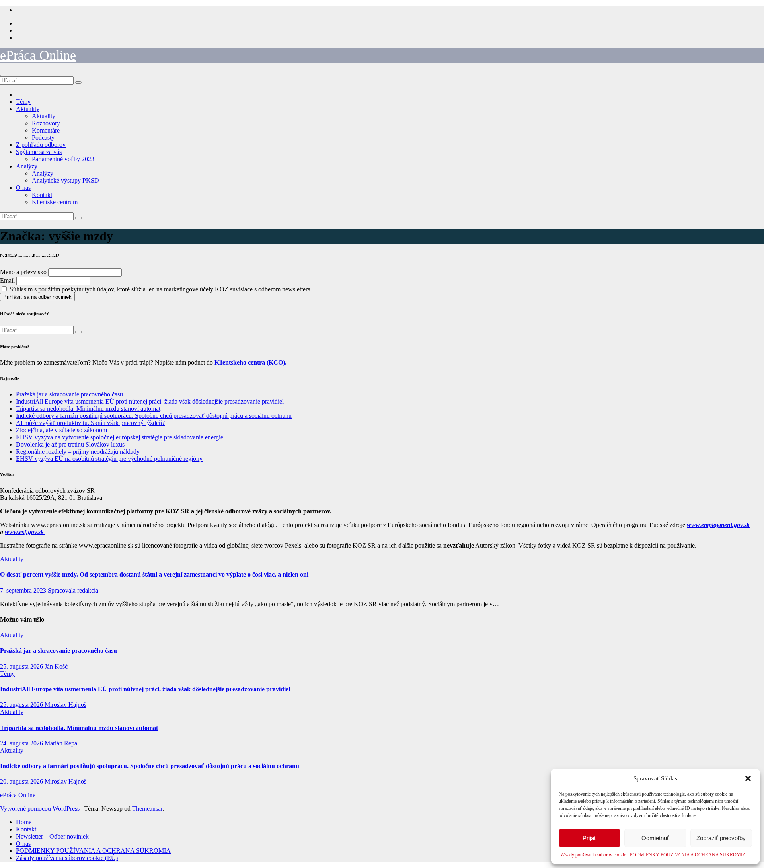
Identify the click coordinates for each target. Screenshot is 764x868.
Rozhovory (46, 123)
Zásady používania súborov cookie (593, 855)
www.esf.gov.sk (25, 532)
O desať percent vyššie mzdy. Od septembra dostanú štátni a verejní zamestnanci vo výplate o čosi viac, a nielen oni (154, 574)
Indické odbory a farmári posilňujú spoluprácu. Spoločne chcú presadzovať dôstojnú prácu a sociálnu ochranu (154, 415)
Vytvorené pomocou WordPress (40, 808)
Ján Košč (56, 666)
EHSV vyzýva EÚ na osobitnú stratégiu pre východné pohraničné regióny (109, 458)
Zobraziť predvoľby (721, 838)
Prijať (589, 838)
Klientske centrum (55, 202)
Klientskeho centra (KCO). (250, 362)
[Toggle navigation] (3, 75)
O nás (23, 187)
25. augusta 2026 (22, 666)
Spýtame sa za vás (39, 151)
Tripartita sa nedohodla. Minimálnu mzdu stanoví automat (88, 408)
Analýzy (26, 166)
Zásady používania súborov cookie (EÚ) (67, 857)
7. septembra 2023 (24, 590)
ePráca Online (38, 55)
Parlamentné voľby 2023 (63, 159)
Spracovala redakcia (73, 590)
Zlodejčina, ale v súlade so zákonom (61, 430)
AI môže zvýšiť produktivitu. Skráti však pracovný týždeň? (90, 422)
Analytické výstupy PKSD (65, 180)
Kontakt (42, 194)
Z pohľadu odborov (41, 144)
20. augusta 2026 (22, 781)
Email (7, 280)
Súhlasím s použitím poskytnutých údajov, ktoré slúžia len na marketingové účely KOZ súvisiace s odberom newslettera (159, 289)
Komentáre (46, 130)
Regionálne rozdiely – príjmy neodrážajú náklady (78, 451)
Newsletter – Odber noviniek (52, 836)
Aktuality (27, 108)
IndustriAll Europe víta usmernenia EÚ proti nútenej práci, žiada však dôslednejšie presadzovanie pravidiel (150, 401)
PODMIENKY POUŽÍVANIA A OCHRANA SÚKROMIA (688, 855)
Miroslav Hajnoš (65, 704)
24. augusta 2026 (22, 743)
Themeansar (147, 808)
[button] (748, 778)
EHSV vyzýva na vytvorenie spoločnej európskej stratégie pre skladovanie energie (119, 437)
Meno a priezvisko (23, 272)
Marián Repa (61, 743)
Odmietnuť (655, 838)
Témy (23, 101)
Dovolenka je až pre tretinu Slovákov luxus (70, 444)
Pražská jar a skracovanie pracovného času (69, 394)
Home (23, 822)
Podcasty (43, 137)
